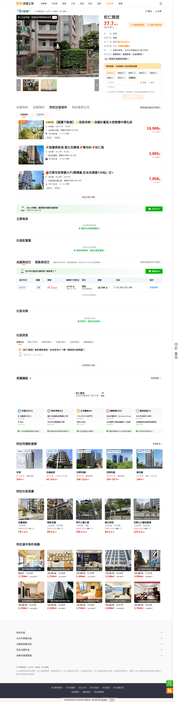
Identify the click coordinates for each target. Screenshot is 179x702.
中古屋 (54, 4)
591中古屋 (94, 688)
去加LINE (156, 209)
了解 (54, 17)
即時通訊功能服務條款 (141, 92)
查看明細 (153, 287)
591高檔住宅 (118, 688)
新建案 (44, 4)
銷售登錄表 (150, 262)
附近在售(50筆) (88, 197)
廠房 (99, 4)
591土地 (82, 688)
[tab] (24, 114)
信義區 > (56, 11)
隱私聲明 (104, 700)
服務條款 (121, 92)
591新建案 (70, 688)
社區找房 (110, 4)
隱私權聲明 (129, 92)
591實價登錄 (56, 688)
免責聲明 (75, 692)
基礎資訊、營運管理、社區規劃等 (127, 54)
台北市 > (49, 11)
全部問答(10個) (88, 365)
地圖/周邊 (155, 378)
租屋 (64, 4)
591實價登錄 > (39, 11)
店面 (82, 4)
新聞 (120, 4)
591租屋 (105, 688)
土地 (73, 4)
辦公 (90, 4)
